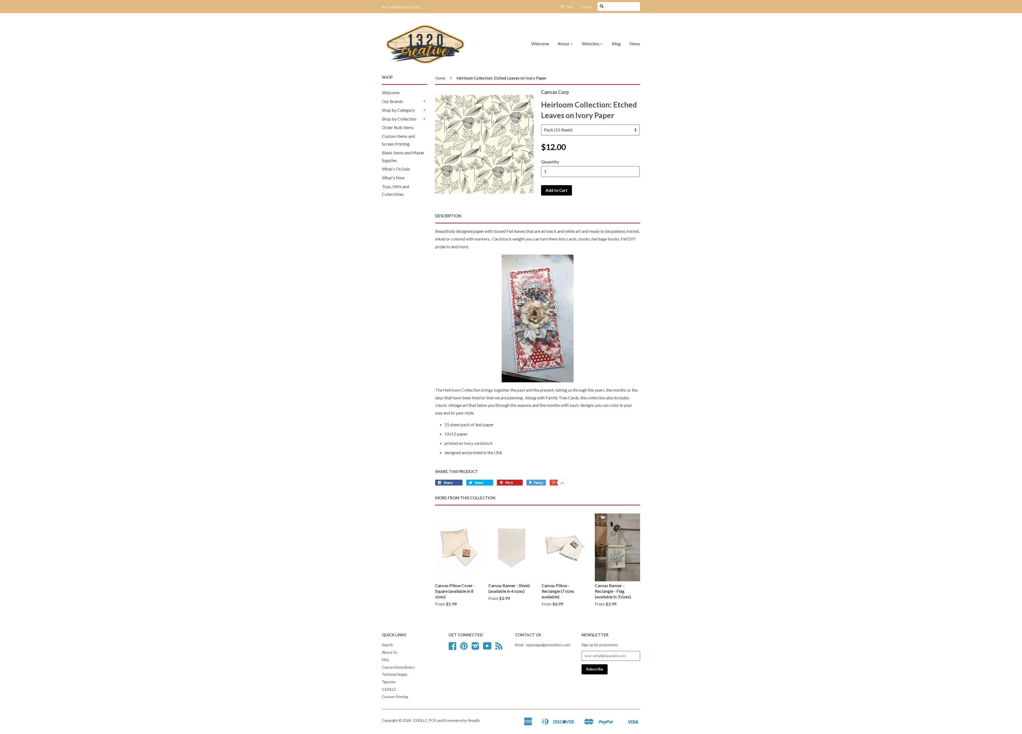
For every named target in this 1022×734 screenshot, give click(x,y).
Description (448, 215)
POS (432, 720)
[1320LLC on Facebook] (452, 648)
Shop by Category (398, 110)
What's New (393, 177)
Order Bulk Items (398, 127)
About (564, 43)
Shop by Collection (399, 118)
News (634, 43)
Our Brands (392, 101)
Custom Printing (395, 697)
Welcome (540, 43)
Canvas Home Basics (398, 667)
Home (440, 78)
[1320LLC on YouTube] (487, 648)
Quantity (550, 161)
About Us (389, 652)
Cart (569, 6)
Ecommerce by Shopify (462, 720)
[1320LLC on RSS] (499, 648)
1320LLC (389, 689)
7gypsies (389, 682)
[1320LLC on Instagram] (475, 648)
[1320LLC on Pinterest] (464, 648)
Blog (616, 43)
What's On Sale (396, 168)
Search (387, 645)
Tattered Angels (394, 674)
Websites (591, 43)
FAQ (385, 660)
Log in (586, 6)
